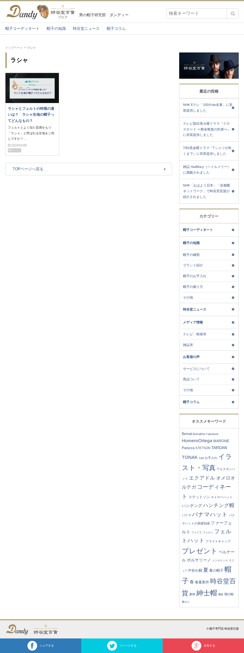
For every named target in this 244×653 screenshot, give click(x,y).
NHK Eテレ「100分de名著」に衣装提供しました (208, 107)
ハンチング (192, 505)
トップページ (13, 47)
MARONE (221, 441)
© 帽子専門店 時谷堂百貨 (223, 628)
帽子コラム (116, 28)
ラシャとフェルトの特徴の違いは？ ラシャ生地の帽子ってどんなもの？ (31, 114)
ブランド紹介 (193, 265)
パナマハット (210, 514)
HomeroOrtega (197, 440)
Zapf (201, 457)
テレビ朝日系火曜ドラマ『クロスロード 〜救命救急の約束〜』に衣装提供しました (207, 129)
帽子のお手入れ (194, 276)
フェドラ (196, 532)
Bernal (187, 434)
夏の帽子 (216, 570)
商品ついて (191, 379)
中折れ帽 (195, 570)
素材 (192, 594)
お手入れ (211, 458)
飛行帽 (229, 594)
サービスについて (196, 369)
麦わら (186, 601)
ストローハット (222, 497)
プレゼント (200, 551)
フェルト (208, 532)
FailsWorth (212, 434)
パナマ (186, 515)
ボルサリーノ (199, 560)
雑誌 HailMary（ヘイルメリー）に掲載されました (207, 169)
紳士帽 (206, 593)
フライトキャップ (218, 541)
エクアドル (202, 478)
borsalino (199, 434)
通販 (220, 594)
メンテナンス (220, 560)
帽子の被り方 (193, 287)
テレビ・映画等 (194, 334)
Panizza (188, 448)
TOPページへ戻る (28, 169)
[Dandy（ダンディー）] (19, 629)
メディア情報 (193, 322)
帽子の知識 (56, 28)
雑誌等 (188, 345)
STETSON (202, 448)
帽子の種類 (191, 255)
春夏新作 (202, 582)
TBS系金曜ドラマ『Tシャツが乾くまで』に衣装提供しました (207, 150)
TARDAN (219, 448)
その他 (188, 297)
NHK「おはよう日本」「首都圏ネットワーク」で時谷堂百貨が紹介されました (206, 191)
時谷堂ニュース (86, 28)
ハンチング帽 (218, 505)
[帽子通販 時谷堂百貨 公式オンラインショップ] (48, 629)
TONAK (190, 457)
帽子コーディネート (22, 28)
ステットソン (199, 497)
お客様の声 (191, 357)
